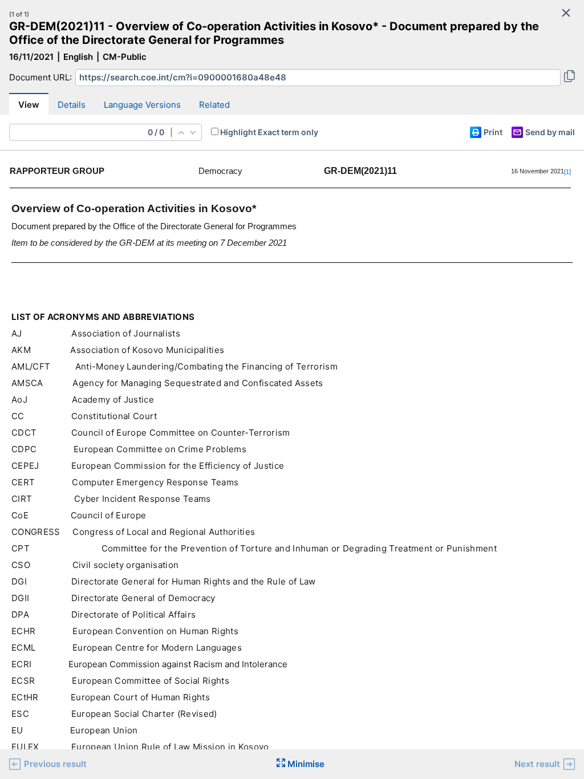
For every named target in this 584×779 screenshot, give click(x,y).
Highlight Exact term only (269, 132)
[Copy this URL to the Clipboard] (569, 77)
